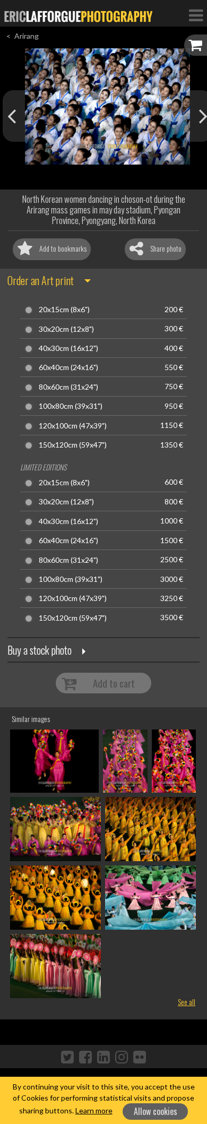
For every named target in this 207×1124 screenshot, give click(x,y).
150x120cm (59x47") (73, 445)
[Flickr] (139, 1057)
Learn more (94, 1110)
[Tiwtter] (67, 1057)
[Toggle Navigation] (196, 15)
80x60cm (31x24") (68, 387)
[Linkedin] (103, 1057)
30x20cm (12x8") (66, 329)
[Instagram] (121, 1057)
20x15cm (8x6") (64, 309)
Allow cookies (155, 1111)
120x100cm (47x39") (73, 426)
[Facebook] (85, 1057)
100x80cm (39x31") (70, 406)
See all (186, 1001)
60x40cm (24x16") (68, 367)
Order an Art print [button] (40, 280)
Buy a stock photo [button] (39, 650)
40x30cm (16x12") (68, 348)
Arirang (26, 35)
